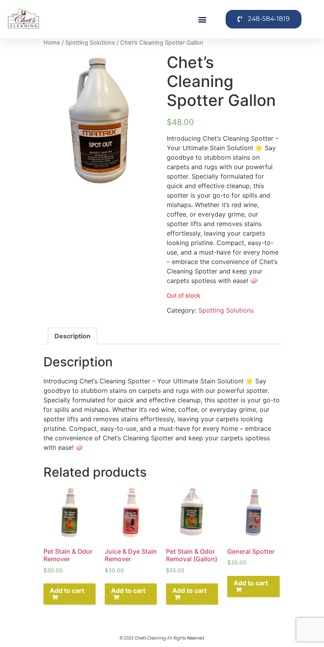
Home (51, 42)
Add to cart (67, 590)
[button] (202, 19)
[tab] (72, 336)
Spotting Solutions (90, 42)
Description (72, 336)
